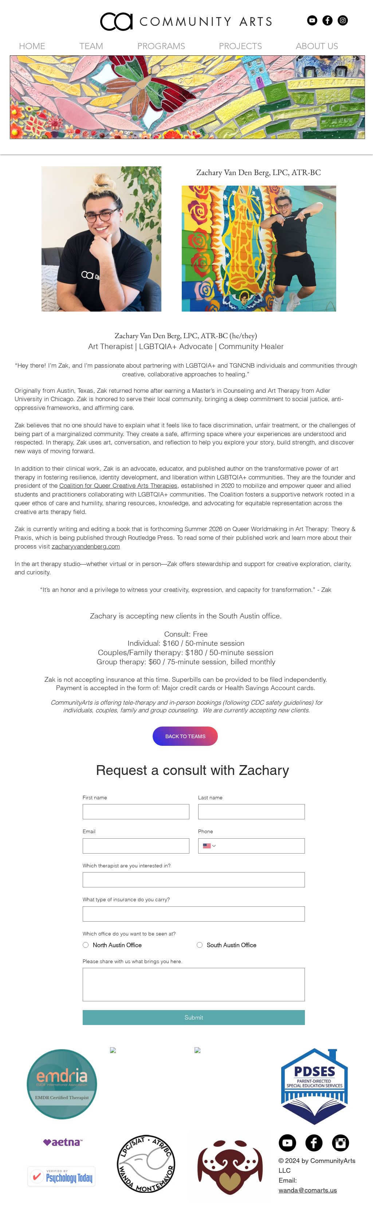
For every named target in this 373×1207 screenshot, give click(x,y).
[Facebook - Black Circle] (327, 20)
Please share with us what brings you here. (132, 961)
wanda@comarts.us (308, 1190)
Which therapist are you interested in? (126, 865)
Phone (205, 831)
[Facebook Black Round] (314, 1143)
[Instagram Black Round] (340, 1143)
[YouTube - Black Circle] (312, 20)
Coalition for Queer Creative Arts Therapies (118, 485)
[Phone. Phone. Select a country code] (210, 846)
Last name (210, 797)
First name (95, 797)
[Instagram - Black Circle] (343, 20)
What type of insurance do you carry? (126, 899)
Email (89, 831)
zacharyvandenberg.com (86, 546)
